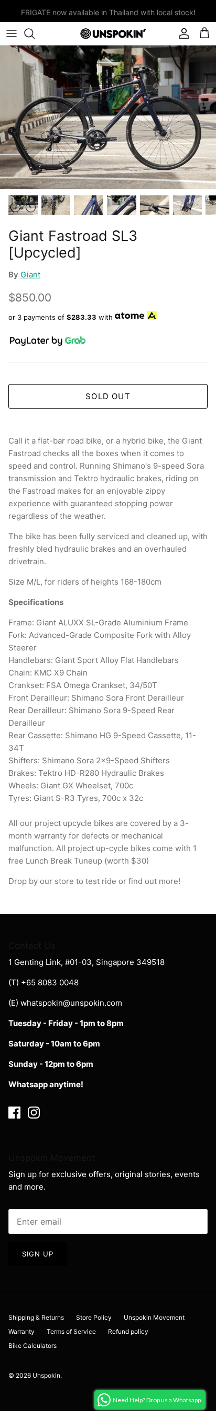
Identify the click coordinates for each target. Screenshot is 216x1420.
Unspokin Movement (154, 1317)
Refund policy (128, 1331)
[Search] (34, 33)
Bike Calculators (32, 1345)
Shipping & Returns (36, 1317)
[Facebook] (14, 1113)
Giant (30, 275)
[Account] (181, 33)
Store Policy (94, 1317)
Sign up (37, 1254)
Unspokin (46, 1375)
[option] (108, 117)
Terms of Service (71, 1331)
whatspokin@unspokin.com (71, 1003)
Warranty (21, 1331)
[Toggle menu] (11, 33)
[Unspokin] (108, 33)
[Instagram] (34, 1113)
